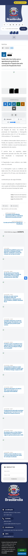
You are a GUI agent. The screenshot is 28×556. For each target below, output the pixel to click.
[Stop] (15, 115)
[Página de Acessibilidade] (22, 24)
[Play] (12, 115)
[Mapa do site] (19, 24)
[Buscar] (23, 29)
